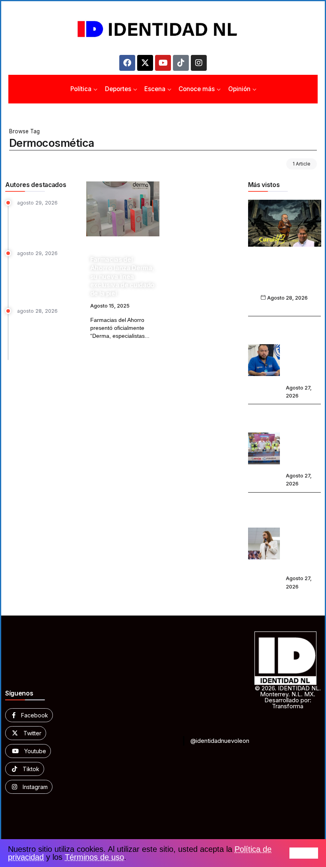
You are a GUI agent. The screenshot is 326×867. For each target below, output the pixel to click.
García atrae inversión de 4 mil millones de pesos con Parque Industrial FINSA (303, 438)
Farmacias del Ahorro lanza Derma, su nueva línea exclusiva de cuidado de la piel (122, 276)
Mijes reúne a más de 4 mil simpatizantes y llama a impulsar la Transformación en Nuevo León (46, 278)
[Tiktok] (181, 63)
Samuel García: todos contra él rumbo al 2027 (284, 278)
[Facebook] (127, 63)
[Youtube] (163, 63)
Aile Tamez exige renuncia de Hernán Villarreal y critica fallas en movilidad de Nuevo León (47, 336)
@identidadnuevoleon (219, 740)
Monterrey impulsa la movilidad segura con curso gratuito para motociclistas (46, 223)
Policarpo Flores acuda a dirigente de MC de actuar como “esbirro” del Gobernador (303, 350)
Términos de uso (94, 857)
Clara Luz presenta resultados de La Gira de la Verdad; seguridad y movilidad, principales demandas (302, 534)
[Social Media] (29, 715)
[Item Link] (122, 208)
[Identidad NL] (163, 29)
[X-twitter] (145, 63)
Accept (303, 853)
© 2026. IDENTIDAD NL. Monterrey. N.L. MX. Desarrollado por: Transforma (288, 697)
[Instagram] (199, 63)
